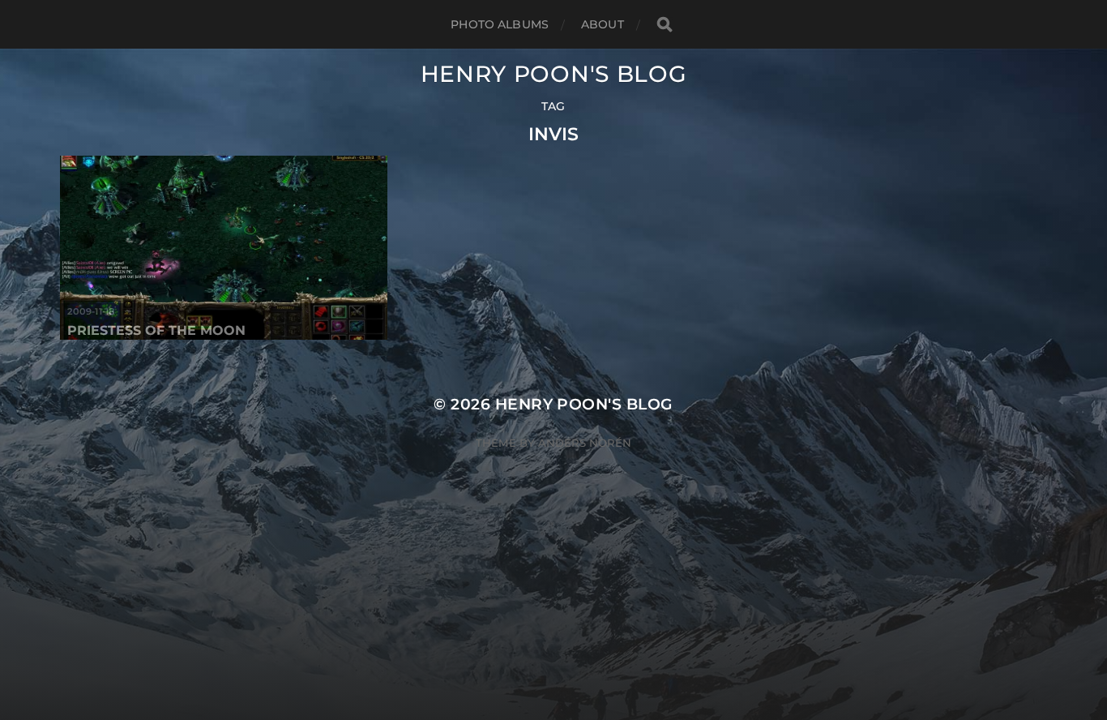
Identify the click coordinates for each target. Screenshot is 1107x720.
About (602, 24)
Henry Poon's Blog (554, 74)
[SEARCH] (664, 24)
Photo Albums (500, 24)
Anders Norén (584, 442)
